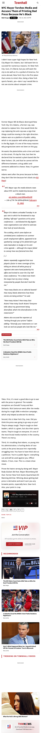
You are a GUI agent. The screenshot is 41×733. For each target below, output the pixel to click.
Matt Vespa (5, 18)
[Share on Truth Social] (7, 510)
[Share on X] (3, 510)
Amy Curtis (6, 618)
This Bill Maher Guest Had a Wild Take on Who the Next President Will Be (19, 582)
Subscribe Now (30, 544)
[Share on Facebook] (10, 510)
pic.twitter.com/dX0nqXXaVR (20, 197)
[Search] (37, 3)
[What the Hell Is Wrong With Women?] (20, 703)
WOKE (3, 518)
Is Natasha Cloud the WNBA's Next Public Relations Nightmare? (20, 615)
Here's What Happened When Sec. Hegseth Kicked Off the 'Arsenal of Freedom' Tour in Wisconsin (19, 647)
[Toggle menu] (3, 3)
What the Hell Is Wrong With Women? (15, 717)
